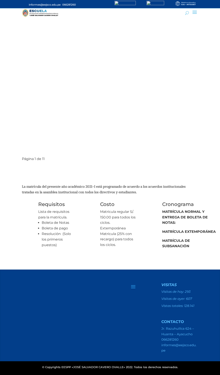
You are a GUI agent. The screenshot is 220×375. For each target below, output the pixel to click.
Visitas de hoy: (173, 292)
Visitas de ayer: (173, 299)
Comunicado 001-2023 (60, 130)
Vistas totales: (172, 306)
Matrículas (48, 60)
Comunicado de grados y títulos (77, 139)
